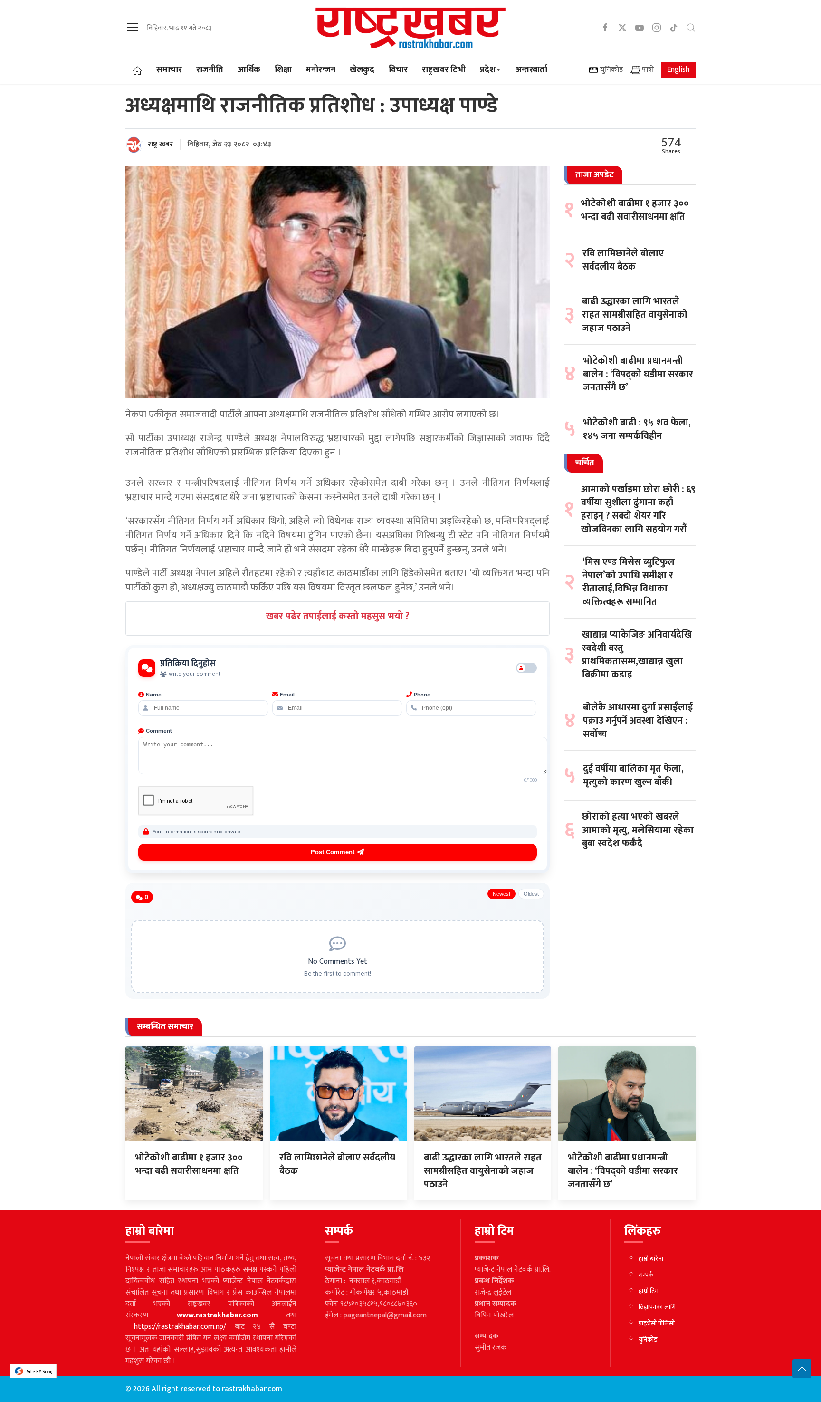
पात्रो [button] (647, 69)
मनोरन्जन (320, 70)
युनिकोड (610, 69)
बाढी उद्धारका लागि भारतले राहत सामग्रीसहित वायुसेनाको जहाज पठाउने (634, 314)
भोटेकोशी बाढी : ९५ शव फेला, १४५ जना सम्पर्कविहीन (637, 429)
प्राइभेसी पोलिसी (657, 1323)
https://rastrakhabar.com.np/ (180, 1326)
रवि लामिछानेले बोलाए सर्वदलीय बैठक (623, 260)
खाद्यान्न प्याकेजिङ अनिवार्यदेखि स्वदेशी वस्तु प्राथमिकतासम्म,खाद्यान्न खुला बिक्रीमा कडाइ (637, 655)
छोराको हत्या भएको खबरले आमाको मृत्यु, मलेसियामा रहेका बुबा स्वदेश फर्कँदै (638, 830)
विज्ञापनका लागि (657, 1307)
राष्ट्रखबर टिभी (444, 70)
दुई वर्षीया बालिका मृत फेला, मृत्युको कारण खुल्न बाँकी (633, 775)
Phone (422, 694)
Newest (501, 894)
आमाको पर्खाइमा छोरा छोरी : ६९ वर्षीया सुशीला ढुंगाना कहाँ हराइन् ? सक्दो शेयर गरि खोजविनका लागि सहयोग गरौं (638, 509)
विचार (398, 70)
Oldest (531, 894)
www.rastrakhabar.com (217, 1315)
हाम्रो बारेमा (651, 1259)
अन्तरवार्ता (531, 70)
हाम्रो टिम (649, 1291)
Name (154, 694)
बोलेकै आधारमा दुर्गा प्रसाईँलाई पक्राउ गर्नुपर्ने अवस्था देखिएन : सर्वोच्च (638, 720)
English (678, 69)
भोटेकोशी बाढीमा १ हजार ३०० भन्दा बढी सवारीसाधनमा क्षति (635, 209)
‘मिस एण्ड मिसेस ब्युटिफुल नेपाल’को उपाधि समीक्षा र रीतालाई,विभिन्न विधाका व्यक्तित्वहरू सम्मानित (628, 582)
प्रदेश (488, 70)
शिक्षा (283, 70)
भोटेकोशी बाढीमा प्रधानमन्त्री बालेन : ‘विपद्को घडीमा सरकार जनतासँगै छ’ (638, 374)
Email (287, 694)
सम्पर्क (646, 1275)
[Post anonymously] (526, 668)
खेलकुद (362, 70)
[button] (132, 27)
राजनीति (209, 70)
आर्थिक (249, 70)
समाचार (169, 70)
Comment (159, 730)
